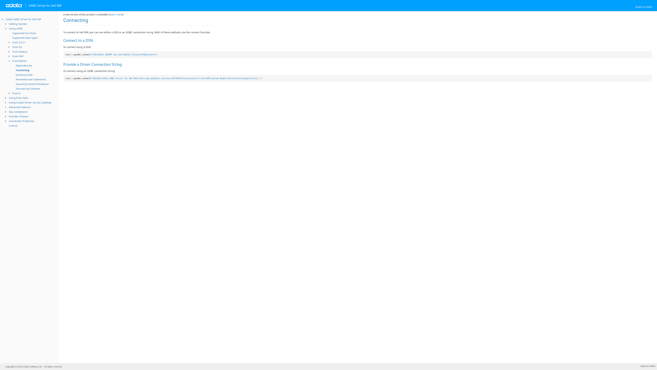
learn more (116, 14)
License (13, 125)
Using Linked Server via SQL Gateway (30, 102)
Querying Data (24, 74)
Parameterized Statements (31, 79)
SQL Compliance (18, 111)
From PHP (17, 56)
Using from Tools (18, 98)
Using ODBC (16, 28)
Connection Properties (21, 121)
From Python (19, 61)
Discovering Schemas (28, 88)
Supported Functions (24, 33)
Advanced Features (20, 107)
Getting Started (18, 24)
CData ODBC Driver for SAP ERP (23, 19)
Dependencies (24, 65)
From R (16, 93)
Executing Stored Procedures (32, 84)
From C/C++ (18, 42)
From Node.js (20, 51)
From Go (17, 47)
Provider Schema (18, 116)
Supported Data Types (25, 37)
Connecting (22, 70)
